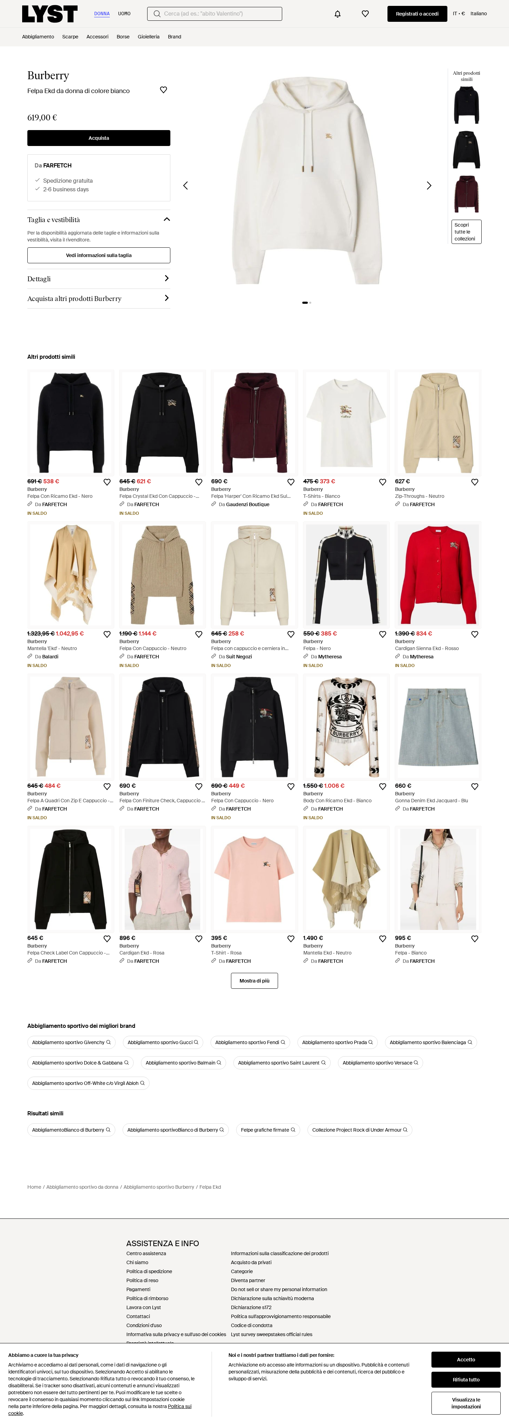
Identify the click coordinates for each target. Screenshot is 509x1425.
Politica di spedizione (149, 1271)
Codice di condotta (252, 1325)
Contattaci (138, 1316)
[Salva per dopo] (163, 90)
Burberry (48, 75)
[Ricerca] (157, 14)
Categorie (242, 1271)
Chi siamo (137, 1262)
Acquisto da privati (251, 1262)
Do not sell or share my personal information (279, 1289)
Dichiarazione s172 (251, 1307)
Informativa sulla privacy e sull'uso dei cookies (176, 1334)
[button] (307, 180)
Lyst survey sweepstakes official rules (271, 1334)
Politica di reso (142, 1280)
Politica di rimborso (147, 1298)
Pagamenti (138, 1289)
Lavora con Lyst (143, 1307)
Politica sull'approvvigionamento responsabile (281, 1316)
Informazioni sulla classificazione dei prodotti (280, 1253)
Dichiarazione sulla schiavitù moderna (272, 1298)
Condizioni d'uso (144, 1325)
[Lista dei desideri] (365, 14)
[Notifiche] (337, 14)
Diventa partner (248, 1280)
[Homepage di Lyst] (50, 14)
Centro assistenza (146, 1253)
